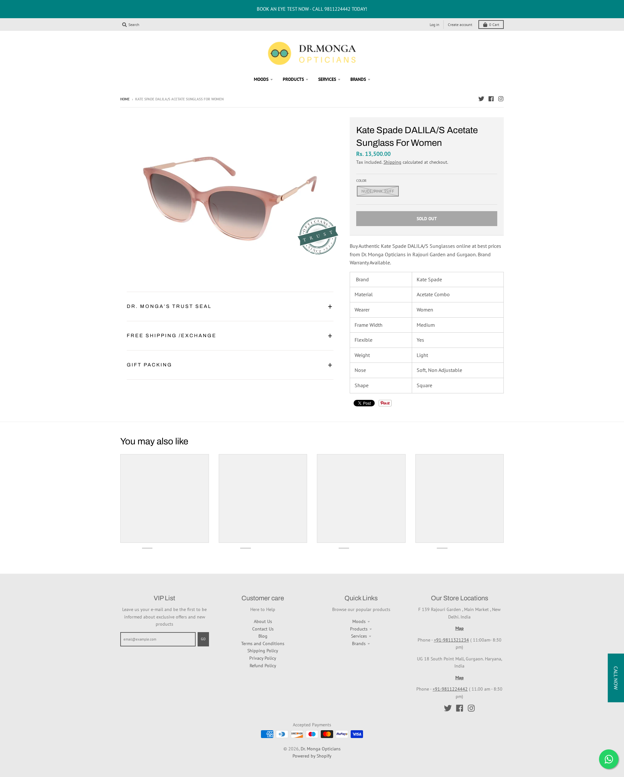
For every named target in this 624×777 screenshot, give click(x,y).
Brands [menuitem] (358, 79)
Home (125, 99)
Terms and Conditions (262, 643)
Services (359, 636)
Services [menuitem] (327, 79)
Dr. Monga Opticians (321, 749)
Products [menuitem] (293, 79)
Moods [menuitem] (261, 79)
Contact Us (263, 629)
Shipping (392, 162)
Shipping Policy (262, 651)
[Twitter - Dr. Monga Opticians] (481, 99)
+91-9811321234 (451, 640)
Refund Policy (263, 666)
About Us (263, 621)
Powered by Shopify (312, 756)
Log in (434, 24)
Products (359, 629)
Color (361, 180)
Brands (359, 643)
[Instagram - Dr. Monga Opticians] (501, 99)
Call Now (616, 678)
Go (203, 639)
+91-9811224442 (450, 689)
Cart (494, 24)
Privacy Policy (262, 658)
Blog (262, 636)
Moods (359, 621)
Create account (460, 24)
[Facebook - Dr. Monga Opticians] (491, 99)
